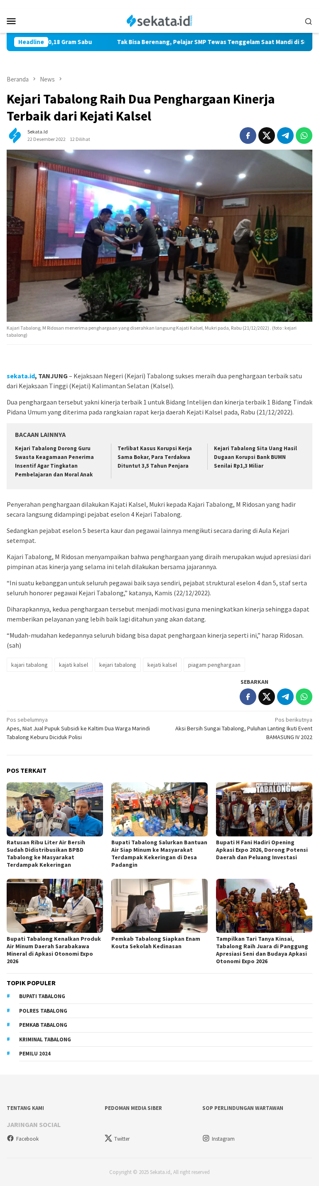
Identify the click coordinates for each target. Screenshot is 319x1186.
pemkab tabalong (43, 1024)
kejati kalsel (162, 664)
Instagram (223, 1138)
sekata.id (21, 376)
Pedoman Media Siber (133, 1108)
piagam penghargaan (214, 664)
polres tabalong (43, 1010)
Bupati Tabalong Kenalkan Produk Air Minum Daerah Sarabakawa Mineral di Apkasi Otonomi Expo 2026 (54, 950)
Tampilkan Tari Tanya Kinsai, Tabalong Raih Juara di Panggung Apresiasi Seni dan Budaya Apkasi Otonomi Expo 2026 (262, 950)
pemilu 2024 (35, 1053)
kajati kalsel (73, 664)
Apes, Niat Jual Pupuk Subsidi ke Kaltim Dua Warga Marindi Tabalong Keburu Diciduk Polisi (78, 728)
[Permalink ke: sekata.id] (15, 134)
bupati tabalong (42, 996)
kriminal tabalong (45, 1039)
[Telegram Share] (285, 135)
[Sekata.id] (160, 20)
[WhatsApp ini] (304, 135)
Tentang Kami (25, 1108)
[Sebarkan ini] (248, 135)
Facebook (27, 1138)
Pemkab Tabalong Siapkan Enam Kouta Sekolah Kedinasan (155, 942)
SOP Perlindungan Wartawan (242, 1108)
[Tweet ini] (266, 135)
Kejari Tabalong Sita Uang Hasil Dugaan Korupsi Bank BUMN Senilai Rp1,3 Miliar (255, 457)
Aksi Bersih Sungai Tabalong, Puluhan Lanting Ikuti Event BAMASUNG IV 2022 (243, 728)
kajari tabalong (29, 664)
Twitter (122, 1138)
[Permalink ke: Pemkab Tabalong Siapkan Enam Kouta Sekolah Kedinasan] (159, 906)
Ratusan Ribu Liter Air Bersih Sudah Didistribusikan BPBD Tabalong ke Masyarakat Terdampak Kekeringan (46, 853)
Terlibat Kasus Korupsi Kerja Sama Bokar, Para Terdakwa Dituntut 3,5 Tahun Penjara (155, 457)
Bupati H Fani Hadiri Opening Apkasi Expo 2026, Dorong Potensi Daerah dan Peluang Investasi (262, 849)
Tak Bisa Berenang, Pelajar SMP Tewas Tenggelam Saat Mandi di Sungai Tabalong (200, 42)
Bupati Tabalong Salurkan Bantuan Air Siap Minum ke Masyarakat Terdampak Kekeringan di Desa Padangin (159, 853)
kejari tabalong (117, 664)
